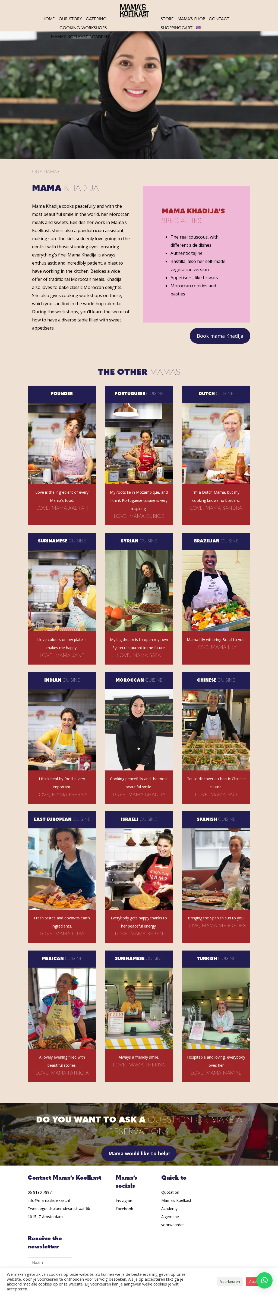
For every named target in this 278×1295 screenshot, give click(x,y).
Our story (70, 19)
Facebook (124, 1208)
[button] (264, 1280)
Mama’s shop (191, 19)
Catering (96, 19)
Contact (219, 19)
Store (167, 19)
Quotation (170, 1192)
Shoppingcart (176, 28)
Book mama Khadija (220, 336)
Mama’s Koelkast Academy (80, 37)
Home (48, 19)
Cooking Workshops (83, 28)
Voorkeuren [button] (230, 1281)
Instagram (125, 1200)
